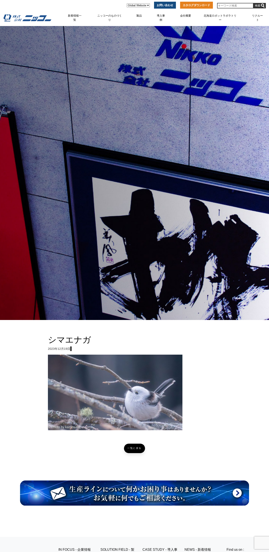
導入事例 (161, 17)
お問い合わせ (165, 5)
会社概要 (185, 15)
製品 (139, 15)
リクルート (257, 17)
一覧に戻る (134, 448)
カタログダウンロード (196, 5)
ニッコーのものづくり (109, 17)
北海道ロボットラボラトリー (220, 17)
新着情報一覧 (75, 17)
